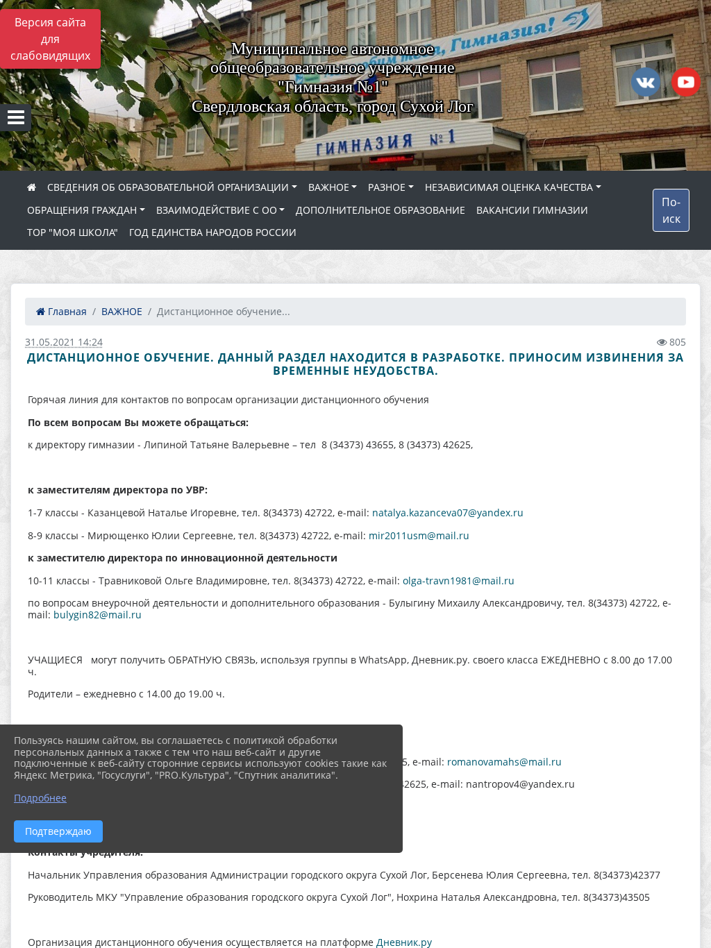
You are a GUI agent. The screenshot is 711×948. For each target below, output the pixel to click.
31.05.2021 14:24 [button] (64, 341)
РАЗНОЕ (386, 187)
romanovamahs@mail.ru (504, 761)
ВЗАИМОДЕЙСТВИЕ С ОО (216, 210)
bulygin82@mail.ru (97, 614)
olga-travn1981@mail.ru (459, 580)
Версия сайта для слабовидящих (50, 39)
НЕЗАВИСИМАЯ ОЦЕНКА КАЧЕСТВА (509, 187)
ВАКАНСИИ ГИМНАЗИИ (532, 210)
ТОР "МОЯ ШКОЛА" (72, 232)
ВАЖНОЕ (328, 187)
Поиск (671, 210)
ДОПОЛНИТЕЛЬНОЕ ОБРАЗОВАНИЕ (380, 210)
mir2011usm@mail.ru (419, 535)
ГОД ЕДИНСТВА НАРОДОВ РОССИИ (212, 232)
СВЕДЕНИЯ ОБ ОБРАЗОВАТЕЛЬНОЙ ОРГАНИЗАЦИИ (168, 187)
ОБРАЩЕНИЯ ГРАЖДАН (82, 210)
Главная (66, 311)
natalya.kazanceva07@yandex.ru (448, 512)
